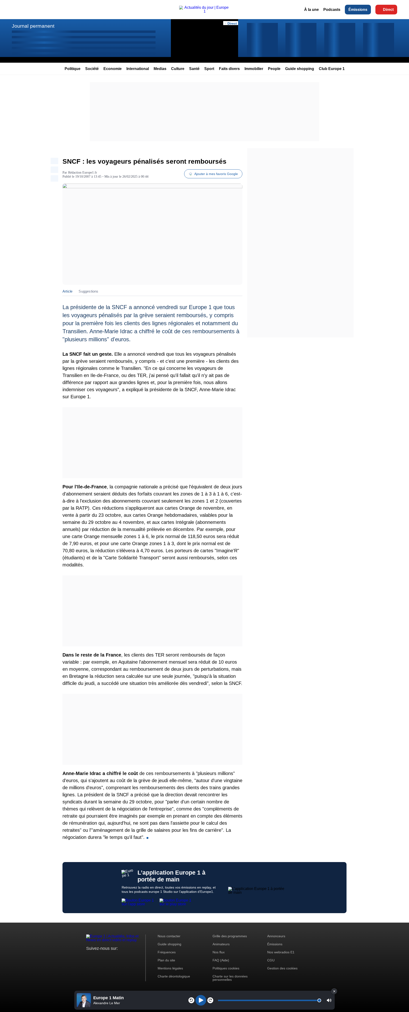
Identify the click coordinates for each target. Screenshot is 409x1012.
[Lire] (201, 1000)
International (137, 69)
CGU (271, 960)
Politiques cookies (226, 968)
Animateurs (221, 944)
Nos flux (219, 952)
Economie (112, 69)
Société (92, 69)
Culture (177, 69)
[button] (329, 1000)
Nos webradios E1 (280, 952)
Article (67, 291)
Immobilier (254, 69)
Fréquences (167, 952)
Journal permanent (33, 26)
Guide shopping (299, 69)
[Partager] (54, 161)
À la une (311, 10)
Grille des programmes (230, 936)
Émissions (357, 10)
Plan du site (166, 960)
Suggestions (88, 291)
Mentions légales (170, 968)
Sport (209, 69)
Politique (72, 69)
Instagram (97, 957)
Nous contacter (169, 936)
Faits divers (229, 69)
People (274, 69)
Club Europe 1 (332, 69)
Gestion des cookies (282, 968)
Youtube (113, 957)
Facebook (105, 957)
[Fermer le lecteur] (334, 991)
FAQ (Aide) (221, 960)
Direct (388, 10)
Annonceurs (276, 936)
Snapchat (121, 957)
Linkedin (129, 957)
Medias (160, 69)
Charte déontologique (174, 976)
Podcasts (331, 10)
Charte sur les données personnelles (230, 977)
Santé (194, 69)
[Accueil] (204, 11)
